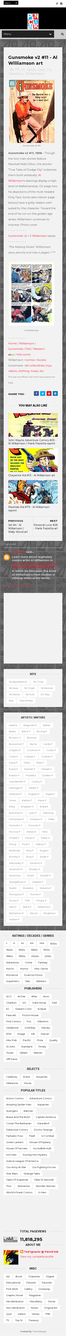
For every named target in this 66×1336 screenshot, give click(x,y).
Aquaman (43, 1104)
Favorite (47, 1282)
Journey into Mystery (35, 1154)
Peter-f (45, 837)
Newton (31, 831)
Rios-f (30, 850)
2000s (35, 956)
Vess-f (13, 906)
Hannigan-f (16, 787)
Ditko (27, 762)
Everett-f (29, 769)
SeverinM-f (16, 869)
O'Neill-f (14, 837)
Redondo (14, 850)
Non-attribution (15, 1307)
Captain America (46, 1117)
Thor (9, 1186)
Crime (28, 962)
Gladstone (12, 1027)
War (27, 981)
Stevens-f (46, 888)
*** (17, 70)
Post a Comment (19, 585)
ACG (9, 996)
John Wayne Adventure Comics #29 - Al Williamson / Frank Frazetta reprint (32, 442)
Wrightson (49, 913)
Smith (30, 875)
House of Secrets (16, 1148)
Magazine (35, 1295)
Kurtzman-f (16, 812)
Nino (45, 831)
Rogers (44, 850)
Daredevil (43, 1123)
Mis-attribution (15, 1301)
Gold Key (30, 1027)
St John (10, 1046)
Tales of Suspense (17, 1179)
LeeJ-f (33, 812)
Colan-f (51, 750)
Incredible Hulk (42, 1148)
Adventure (12, 962)
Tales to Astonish (44, 1179)
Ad (8, 1276)
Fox (29, 1021)
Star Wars (12, 1173)
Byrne (33, 744)
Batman (28, 1110)
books (41, 360)
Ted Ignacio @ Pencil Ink (41, 1251)
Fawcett (11, 1015)
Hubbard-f (15, 794)
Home (12, 343)
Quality (53, 1040)
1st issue (13, 688)
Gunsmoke (15, 349)
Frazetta (31, 775)
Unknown (18, 552)
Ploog (12, 844)
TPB (47, 1313)
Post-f (26, 844)
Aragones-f (30, 725)
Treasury (34, 1320)
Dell (41, 70)
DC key (45, 694)
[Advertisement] (33, 628)
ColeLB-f (29, 756)
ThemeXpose (39, 1331)
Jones (12, 800)
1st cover (38, 681)
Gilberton (42, 1021)
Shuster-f (34, 869)
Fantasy (42, 962)
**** (32, 943)
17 (23, 70)
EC (8, 1008)
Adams (13, 725)
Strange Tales (32, 1173)
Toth (27, 900)
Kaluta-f (27, 800)
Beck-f (26, 731)
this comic (24, 354)
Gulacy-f (37, 781)
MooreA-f (34, 825)
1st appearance (18, 681)
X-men (42, 1192)
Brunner (32, 737)
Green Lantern (14, 1142)
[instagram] (61, 3)
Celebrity (11, 1076)
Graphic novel (14, 1295)
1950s (31, 70)
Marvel (45, 1033)
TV (49, 70)
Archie (21, 996)
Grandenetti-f (17, 781)
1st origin (29, 688)
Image (21, 1033)
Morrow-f (15, 831)
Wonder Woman (45, 1186)
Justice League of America (22, 1161)
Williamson (35, 74)
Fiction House (30, 1015)
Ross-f (30, 856)
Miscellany (36, 1301)
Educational (13, 1282)
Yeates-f (14, 919)
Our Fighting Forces (44, 1167)
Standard (26, 1046)
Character (34, 1276)
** (14, 943)
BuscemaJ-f (16, 744)
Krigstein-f (27, 806)
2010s (48, 956)
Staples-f (37, 881)
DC (24, 1002)
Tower (10, 1052)
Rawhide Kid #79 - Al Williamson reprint (29, 508)
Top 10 (19, 1320)
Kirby (12, 806)
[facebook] (57, 3)
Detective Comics (17, 1129)
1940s (9, 949)
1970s (46, 949)
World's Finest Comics (19, 1192)
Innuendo (41, 1076)
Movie (27, 1083)
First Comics (13, 1021)
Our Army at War (16, 1167)
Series (35, 1313)
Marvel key (26, 700)
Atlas (34, 996)
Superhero (12, 981)
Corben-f (47, 756)
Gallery (28, 1288)
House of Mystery (40, 1142)
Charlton (11, 1002)
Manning (48, 812)
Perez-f (30, 837)
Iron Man (11, 1154)
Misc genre (41, 968)
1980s (9, 956)
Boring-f (42, 731)
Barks (12, 731)
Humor (24, 968)
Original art (50, 1307)
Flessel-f (46, 769)
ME (33, 1033)
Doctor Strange (43, 1129)
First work (12, 1288)
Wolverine (24, 1186)
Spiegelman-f (17, 881)
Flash (32, 1135)
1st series (14, 694)
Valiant (23, 1052)
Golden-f (47, 775)
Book (19, 1276)
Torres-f (14, 900)
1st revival (47, 688)
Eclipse (42, 1008)
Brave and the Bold (18, 1117)
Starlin (12, 888)
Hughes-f (34, 794)
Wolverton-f (16, 913)
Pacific (27, 1040)
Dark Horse (39, 1002)
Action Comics (14, 1098)
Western (16, 74)
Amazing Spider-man (18, 1104)
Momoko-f (15, 825)
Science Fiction (33, 975)
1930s (53, 943)
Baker (46, 725)
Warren (38, 1052)
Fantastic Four (14, 1135)
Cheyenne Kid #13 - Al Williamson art (31, 475)
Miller (51, 819)
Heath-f (33, 787)
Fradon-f (14, 775)
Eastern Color (24, 1008)
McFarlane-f (16, 819)
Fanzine (31, 1282)
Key (11, 700)
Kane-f (42, 800)
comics (30, 360)
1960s (34, 949)
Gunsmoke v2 (17, 235)
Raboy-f (41, 844)
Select (22, 1313)
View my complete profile (37, 1256)
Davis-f (13, 762)
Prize (40, 1040)
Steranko (28, 888)
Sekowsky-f (16, 863)
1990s (22, 956)
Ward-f (27, 906)
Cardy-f (48, 744)
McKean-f (36, 819)
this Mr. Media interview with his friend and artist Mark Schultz (34, 565)
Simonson (15, 875)
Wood (33, 913)
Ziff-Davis (11, 1059)
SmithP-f (45, 875)
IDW (8, 1033)
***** (42, 943)
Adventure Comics (41, 1098)
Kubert (44, 806)
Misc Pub (11, 1040)
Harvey (45, 1027)
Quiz (9, 1313)
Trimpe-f (41, 900)
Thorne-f (35, 894)
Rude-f (44, 856)
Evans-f (13, 769)
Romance (12, 975)
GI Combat (47, 1135)
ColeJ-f (13, 756)
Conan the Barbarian (18, 1123)
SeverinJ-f (36, 863)
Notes (34, 1307)
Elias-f (40, 762)
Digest (50, 1276)
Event (26, 1076)
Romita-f (14, 856)
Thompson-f (16, 894)
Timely (42, 1046)
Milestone (12, 1083)
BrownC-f (15, 737)
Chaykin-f (15, 750)
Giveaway (44, 1288)
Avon (46, 996)
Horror (10, 968)
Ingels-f (50, 794)
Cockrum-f (34, 750)
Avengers (12, 1110)
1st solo (30, 694)
